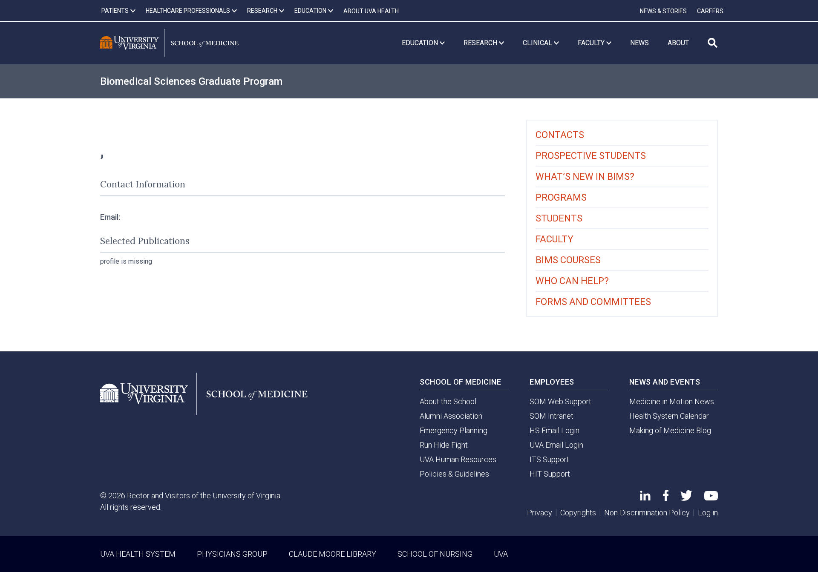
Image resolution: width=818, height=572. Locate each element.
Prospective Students (591, 155)
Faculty (554, 239)
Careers (710, 11)
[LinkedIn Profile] (645, 497)
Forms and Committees (593, 301)
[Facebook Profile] (665, 498)
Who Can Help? (572, 281)
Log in (708, 512)
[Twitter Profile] (686, 498)
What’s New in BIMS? (585, 176)
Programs (561, 197)
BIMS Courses (568, 260)
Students (559, 218)
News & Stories (663, 11)
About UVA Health (371, 11)
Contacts (560, 134)
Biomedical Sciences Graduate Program (191, 81)
